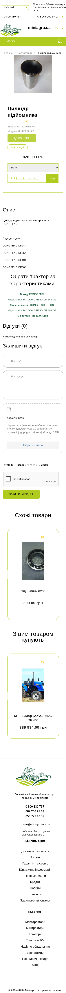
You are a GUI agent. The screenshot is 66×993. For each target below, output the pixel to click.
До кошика (21, 138)
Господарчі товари (35, 959)
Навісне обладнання (35, 946)
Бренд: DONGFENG (32, 294)
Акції (35, 965)
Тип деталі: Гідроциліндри (32, 315)
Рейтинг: (8, 464)
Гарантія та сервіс (35, 863)
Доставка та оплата (35, 851)
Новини (35, 888)
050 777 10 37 (34, 816)
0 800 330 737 (12, 16)
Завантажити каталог (35, 900)
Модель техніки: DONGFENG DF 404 (32, 305)
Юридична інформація (35, 869)
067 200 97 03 (34, 811)
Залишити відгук (21, 494)
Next (57, 574)
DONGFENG (28, 126)
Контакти (35, 894)
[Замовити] (59, 41)
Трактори (35, 934)
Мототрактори (35, 922)
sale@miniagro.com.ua (36, 824)
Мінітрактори (35, 928)
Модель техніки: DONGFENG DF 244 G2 (32, 299)
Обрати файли (33, 445)
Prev (9, 574)
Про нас (35, 857)
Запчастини (35, 953)
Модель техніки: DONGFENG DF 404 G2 (32, 310)
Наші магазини (35, 876)
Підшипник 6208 (33, 591)
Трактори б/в (35, 940)
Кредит (35, 882)
